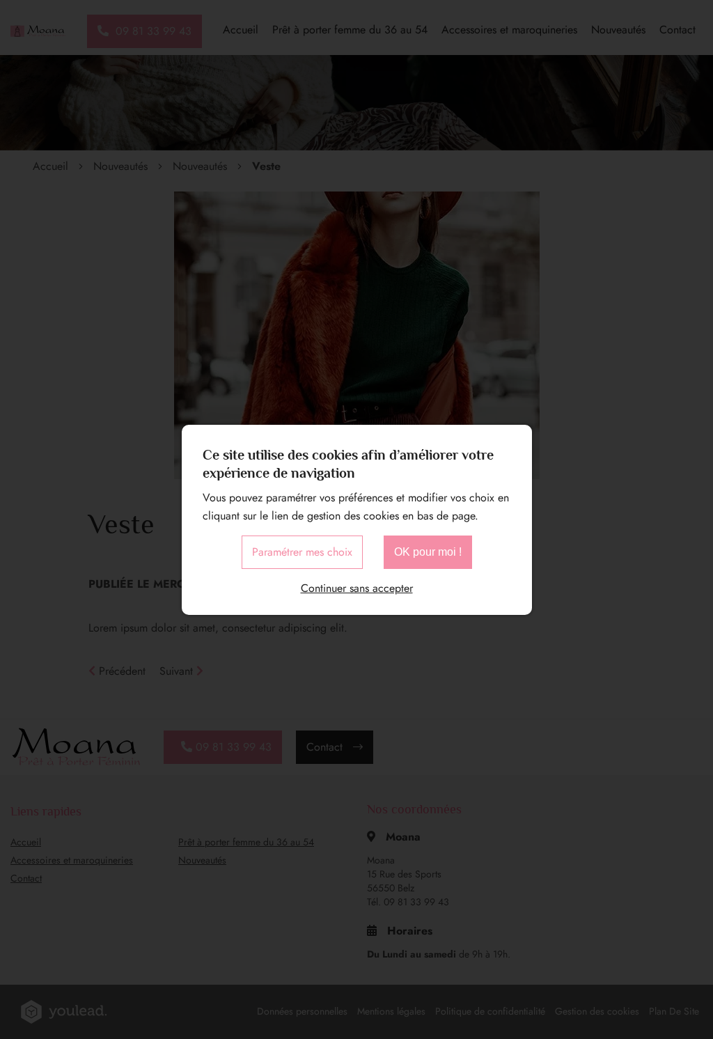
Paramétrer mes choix (302, 552)
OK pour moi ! (428, 552)
